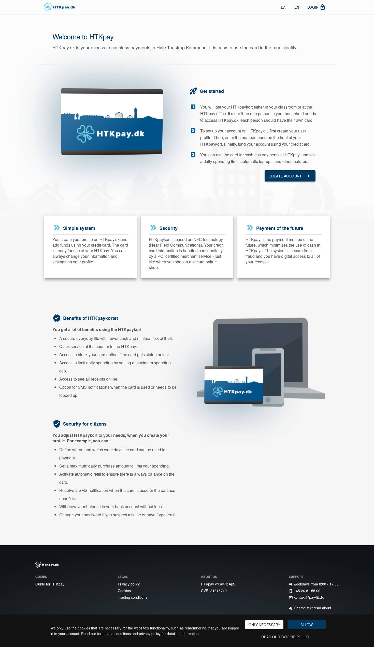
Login (316, 7)
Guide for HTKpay (49, 583)
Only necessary (264, 624)
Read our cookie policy (285, 636)
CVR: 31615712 (213, 590)
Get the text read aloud (310, 607)
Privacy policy (128, 583)
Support (296, 576)
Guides (41, 576)
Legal (123, 576)
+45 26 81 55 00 (304, 590)
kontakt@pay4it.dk (306, 597)
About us (209, 576)
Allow (306, 624)
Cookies (124, 590)
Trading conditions (132, 597)
